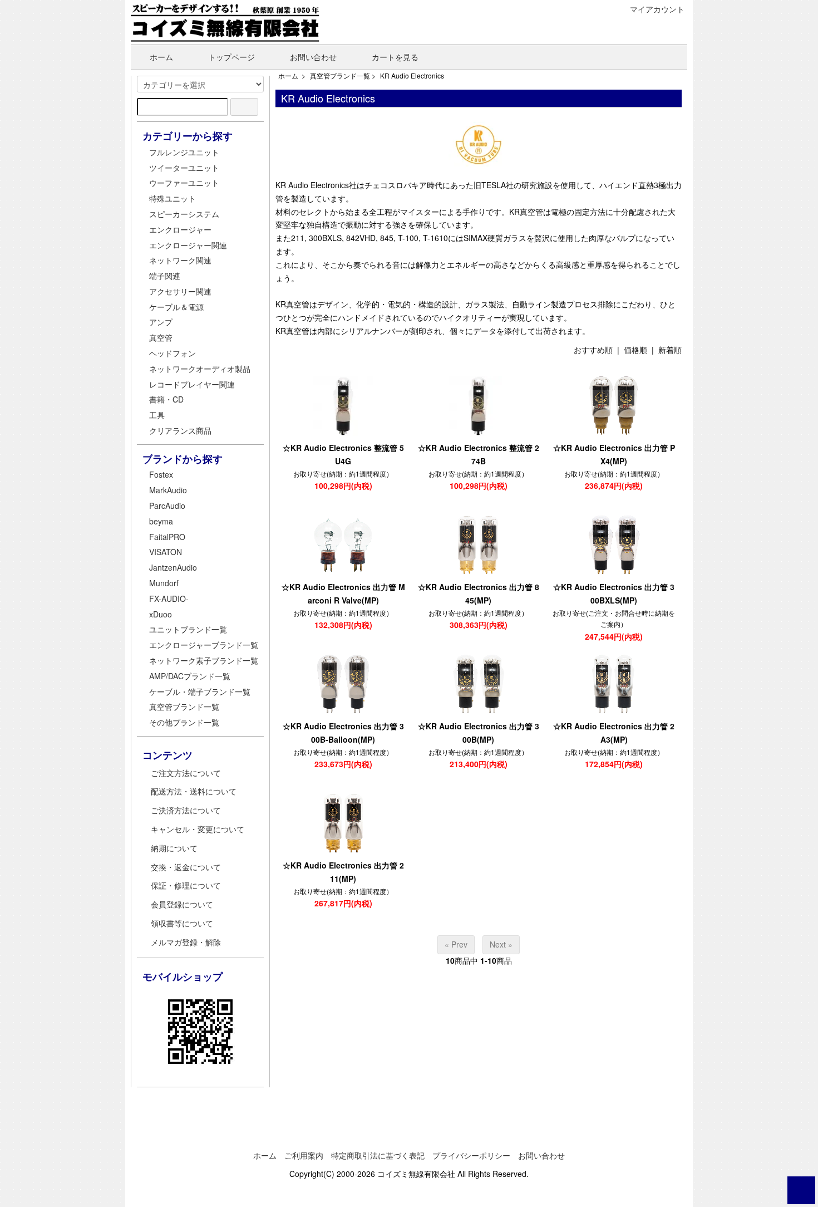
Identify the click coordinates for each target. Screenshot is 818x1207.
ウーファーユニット (184, 182)
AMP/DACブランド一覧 (189, 675)
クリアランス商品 (180, 430)
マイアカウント (657, 8)
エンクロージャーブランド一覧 (203, 644)
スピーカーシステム (184, 213)
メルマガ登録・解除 (186, 942)
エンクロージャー (180, 229)
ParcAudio (167, 505)
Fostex (161, 474)
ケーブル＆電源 (176, 306)
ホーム (161, 56)
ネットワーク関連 (180, 260)
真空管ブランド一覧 (340, 75)
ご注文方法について (186, 772)
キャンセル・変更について (197, 829)
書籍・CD (166, 399)
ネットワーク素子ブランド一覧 (203, 660)
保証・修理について (186, 885)
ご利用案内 (303, 1155)
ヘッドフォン (172, 353)
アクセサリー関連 (180, 291)
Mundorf (164, 582)
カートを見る (395, 56)
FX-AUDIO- (169, 598)
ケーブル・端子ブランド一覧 (199, 691)
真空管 (161, 337)
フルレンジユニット (184, 152)
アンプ (161, 321)
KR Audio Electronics (412, 75)
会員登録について (182, 904)
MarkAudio (168, 489)
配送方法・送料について (193, 791)
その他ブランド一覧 (184, 722)
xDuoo (160, 614)
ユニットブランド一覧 (188, 629)
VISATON (165, 551)
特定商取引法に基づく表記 (378, 1155)
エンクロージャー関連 (188, 245)
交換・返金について (186, 866)
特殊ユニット (172, 198)
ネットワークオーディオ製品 (199, 368)
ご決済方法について (186, 810)
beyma (161, 521)
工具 (157, 414)
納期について (174, 847)
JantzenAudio (173, 567)
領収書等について (182, 923)
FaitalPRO (167, 536)
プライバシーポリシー (471, 1155)
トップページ (231, 56)
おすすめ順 (593, 349)
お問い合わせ (313, 56)
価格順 (635, 349)
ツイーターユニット (184, 167)
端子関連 (164, 275)
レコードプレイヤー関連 (192, 384)
